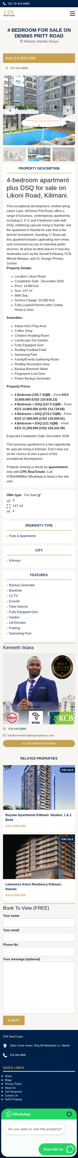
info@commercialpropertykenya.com (31, 735)
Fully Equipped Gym (23, 612)
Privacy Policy (13, 1083)
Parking (14, 628)
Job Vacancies (13, 1091)
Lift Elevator (17, 622)
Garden (14, 617)
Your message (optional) (21, 959)
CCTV (13, 596)
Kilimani (15, 560)
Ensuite (14, 601)
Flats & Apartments (22, 536)
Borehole (15, 590)
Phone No (10, 944)
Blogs (8, 1080)
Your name (11, 915)
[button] (68, 110)
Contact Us (11, 1095)
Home (8, 1076)
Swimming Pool (20, 633)
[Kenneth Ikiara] (39, 688)
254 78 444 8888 (18, 3)
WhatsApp (35, 476)
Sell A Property (13, 1099)
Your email (11, 930)
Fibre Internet (18, 606)
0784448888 (16, 476)
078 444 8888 (18, 68)
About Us (10, 1087)
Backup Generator (22, 585)
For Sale (30, 495)
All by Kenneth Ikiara (39, 743)
